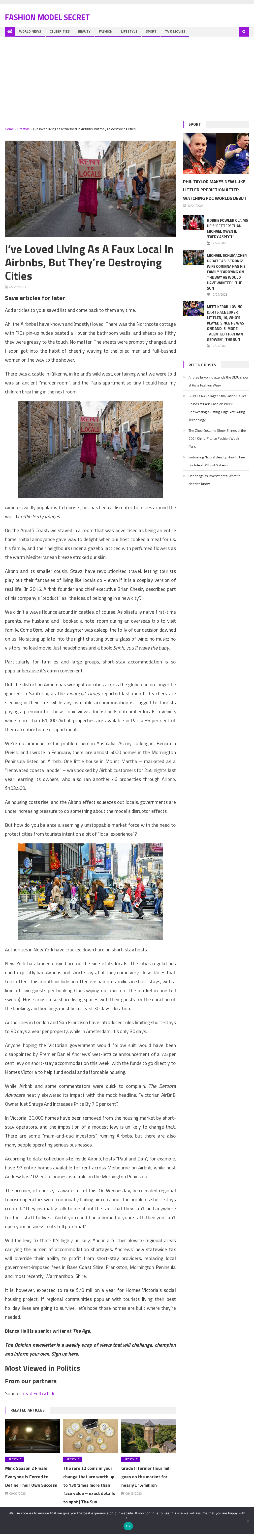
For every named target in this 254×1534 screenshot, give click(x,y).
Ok (128, 1526)
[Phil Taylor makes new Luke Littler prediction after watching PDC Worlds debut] (216, 153)
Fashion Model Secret (47, 17)
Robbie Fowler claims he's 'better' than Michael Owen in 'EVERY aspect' (227, 229)
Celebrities (60, 31)
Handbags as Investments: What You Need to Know (215, 479)
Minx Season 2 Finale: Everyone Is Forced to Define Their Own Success (31, 1476)
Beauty (84, 31)
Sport (151, 31)
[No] (247, 1520)
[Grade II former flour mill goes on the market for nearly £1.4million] (148, 1436)
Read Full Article (38, 1393)
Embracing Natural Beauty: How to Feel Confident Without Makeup (217, 461)
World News (30, 31)
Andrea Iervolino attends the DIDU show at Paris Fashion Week (219, 381)
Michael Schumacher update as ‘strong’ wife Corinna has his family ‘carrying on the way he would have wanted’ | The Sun (227, 272)
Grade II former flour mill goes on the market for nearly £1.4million (146, 1476)
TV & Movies (175, 31)
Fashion (106, 31)
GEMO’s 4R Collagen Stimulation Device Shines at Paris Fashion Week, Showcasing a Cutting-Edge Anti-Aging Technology (218, 407)
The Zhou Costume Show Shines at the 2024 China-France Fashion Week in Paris (217, 438)
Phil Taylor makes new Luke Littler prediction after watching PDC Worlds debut (215, 190)
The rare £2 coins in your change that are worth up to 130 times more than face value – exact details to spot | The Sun (89, 1485)
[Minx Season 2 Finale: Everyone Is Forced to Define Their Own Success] (32, 1436)
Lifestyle (129, 31)
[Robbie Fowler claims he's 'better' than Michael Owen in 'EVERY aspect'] (193, 222)
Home (9, 128)
